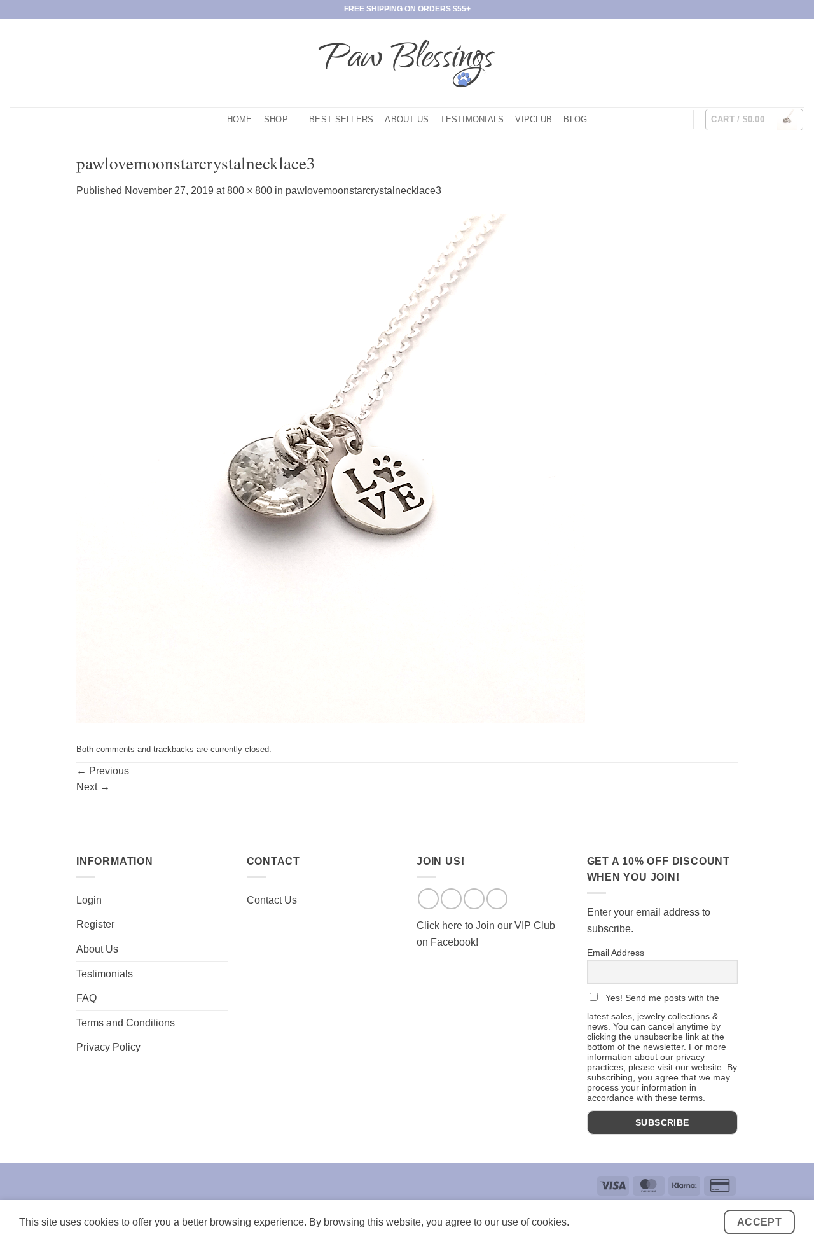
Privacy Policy (108, 1047)
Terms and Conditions (125, 1022)
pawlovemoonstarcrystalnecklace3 (363, 190)
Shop (276, 119)
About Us (407, 119)
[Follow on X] (780, 63)
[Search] (678, 120)
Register (95, 924)
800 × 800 (249, 190)
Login (89, 900)
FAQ (86, 998)
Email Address (615, 952)
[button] (754, 119)
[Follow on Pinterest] (796, 63)
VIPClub (533, 119)
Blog (575, 119)
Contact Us (272, 900)
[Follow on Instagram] (763, 63)
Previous (102, 770)
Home (239, 119)
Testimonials (472, 119)
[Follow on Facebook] (747, 63)
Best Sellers (341, 119)
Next (93, 786)
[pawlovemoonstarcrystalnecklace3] (330, 468)
